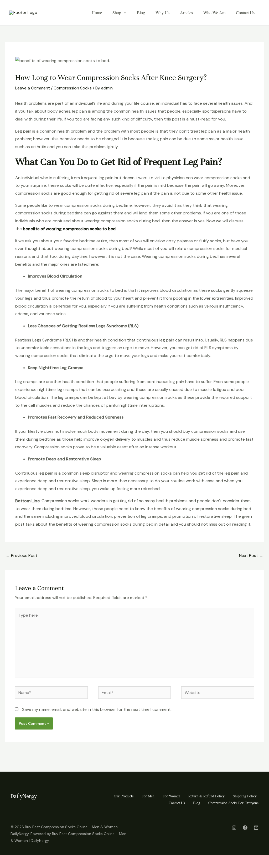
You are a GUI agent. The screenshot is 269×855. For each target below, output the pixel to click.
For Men (148, 795)
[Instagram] (234, 827)
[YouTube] (256, 827)
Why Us (162, 12)
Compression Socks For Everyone (233, 802)
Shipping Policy (245, 795)
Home (97, 12)
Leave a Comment (32, 88)
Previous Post (21, 555)
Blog (141, 12)
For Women (171, 795)
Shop (116, 12)
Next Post (251, 555)
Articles (186, 12)
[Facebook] (245, 827)
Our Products (123, 795)
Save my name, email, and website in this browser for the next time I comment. (97, 709)
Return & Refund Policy (206, 795)
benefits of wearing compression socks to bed (69, 229)
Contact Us (245, 12)
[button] (123, 12)
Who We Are (214, 12)
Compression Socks (73, 88)
